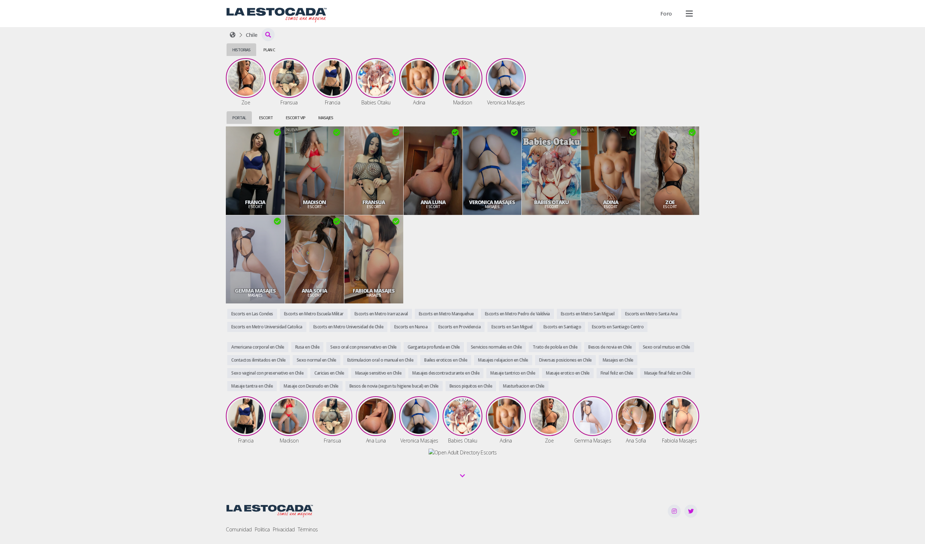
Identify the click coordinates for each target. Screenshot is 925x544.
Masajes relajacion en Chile (503, 360)
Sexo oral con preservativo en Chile (363, 347)
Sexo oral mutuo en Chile (666, 347)
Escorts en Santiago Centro (618, 327)
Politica (262, 529)
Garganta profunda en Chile (434, 347)
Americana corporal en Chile (257, 347)
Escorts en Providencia (459, 327)
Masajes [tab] (325, 117)
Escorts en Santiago (562, 327)
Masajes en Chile (618, 360)
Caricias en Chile (329, 373)
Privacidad (284, 529)
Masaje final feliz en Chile (667, 373)
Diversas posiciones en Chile (565, 360)
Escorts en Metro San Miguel (588, 314)
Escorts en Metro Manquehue (446, 314)
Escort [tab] (266, 117)
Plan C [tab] (269, 49)
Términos (308, 529)
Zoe (670, 202)
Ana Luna (433, 202)
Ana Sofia (314, 290)
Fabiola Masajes (374, 290)
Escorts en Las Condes (252, 314)
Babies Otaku (551, 202)
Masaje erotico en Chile (568, 373)
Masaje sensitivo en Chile (378, 373)
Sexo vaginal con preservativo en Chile (267, 373)
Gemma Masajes (255, 290)
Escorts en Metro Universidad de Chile (348, 327)
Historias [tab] (241, 49)
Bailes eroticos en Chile (445, 360)
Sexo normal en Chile (316, 360)
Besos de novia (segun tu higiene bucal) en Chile (394, 386)
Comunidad (239, 529)
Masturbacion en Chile (524, 386)
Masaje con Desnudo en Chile (311, 386)
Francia (255, 202)
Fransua (373, 202)
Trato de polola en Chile (555, 347)
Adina (610, 202)
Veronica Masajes (492, 202)
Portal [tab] (239, 117)
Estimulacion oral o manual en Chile (380, 360)
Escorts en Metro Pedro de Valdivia (517, 314)
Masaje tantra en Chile (252, 386)
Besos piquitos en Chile (470, 386)
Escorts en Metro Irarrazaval (381, 314)
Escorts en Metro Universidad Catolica (266, 327)
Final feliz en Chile (617, 373)
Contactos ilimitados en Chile (258, 360)
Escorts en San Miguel (512, 327)
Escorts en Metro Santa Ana (651, 314)
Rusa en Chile (307, 347)
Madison (314, 202)
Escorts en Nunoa (410, 327)
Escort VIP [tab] (295, 117)
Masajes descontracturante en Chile (445, 373)
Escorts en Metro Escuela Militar (314, 314)
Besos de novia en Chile (610, 347)
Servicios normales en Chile (496, 347)
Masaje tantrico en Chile (512, 373)
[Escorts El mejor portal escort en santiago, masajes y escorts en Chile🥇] (233, 34)
